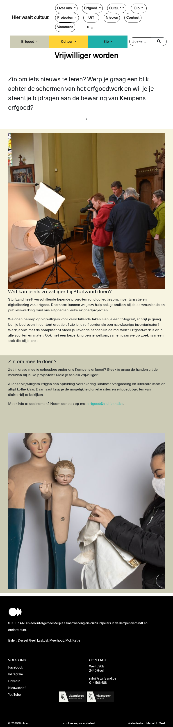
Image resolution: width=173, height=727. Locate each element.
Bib (137, 8)
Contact (132, 18)
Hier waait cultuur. (30, 18)
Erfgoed (91, 8)
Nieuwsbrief (17, 688)
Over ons (65, 8)
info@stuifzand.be (102, 678)
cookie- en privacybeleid (79, 723)
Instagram (15, 674)
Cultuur (115, 8)
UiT (91, 18)
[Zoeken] (159, 41)
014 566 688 (98, 683)
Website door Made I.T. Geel (146, 723)
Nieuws (112, 18)
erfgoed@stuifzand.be (105, 404)
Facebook (15, 667)
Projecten (65, 18)
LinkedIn (14, 681)
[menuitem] (66, 8)
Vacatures (65, 27)
